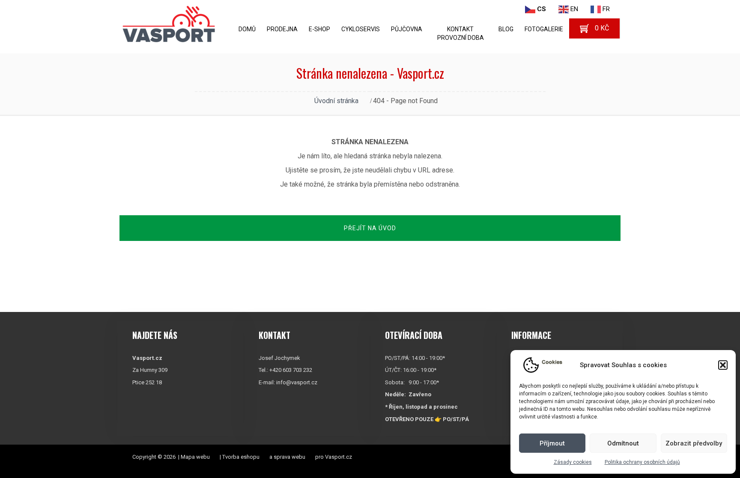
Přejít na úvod (370, 228)
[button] (723, 365)
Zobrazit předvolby (693, 443)
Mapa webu (195, 457)
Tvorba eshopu (241, 457)
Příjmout (552, 443)
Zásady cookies (573, 462)
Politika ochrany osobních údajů (642, 462)
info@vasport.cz (296, 382)
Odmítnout (623, 443)
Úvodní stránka (336, 101)
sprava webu (289, 457)
